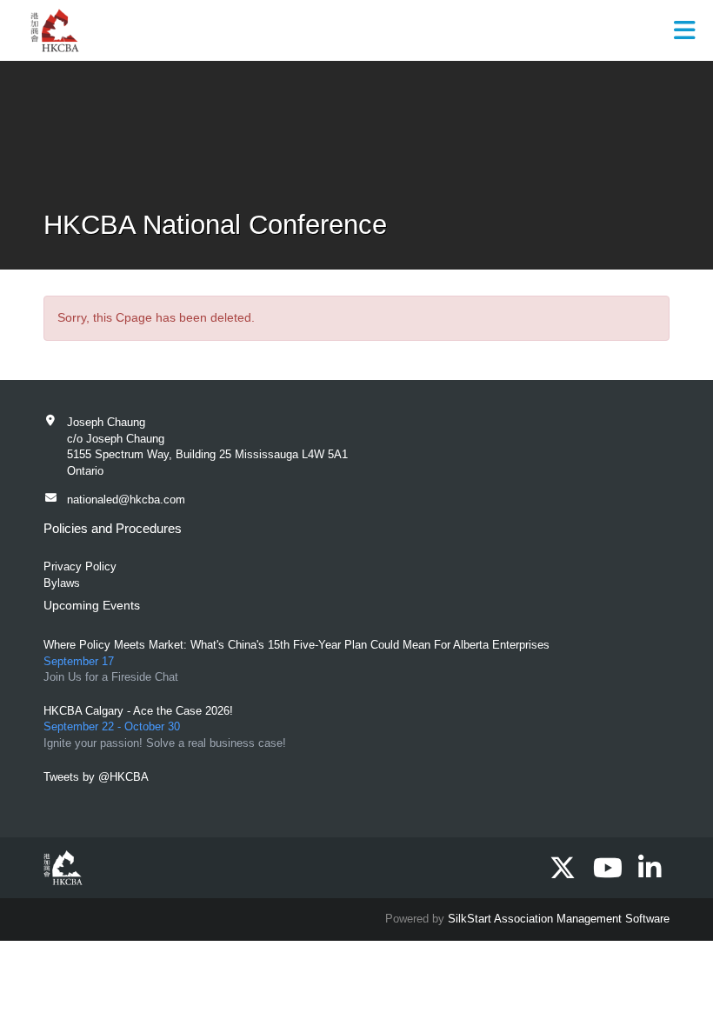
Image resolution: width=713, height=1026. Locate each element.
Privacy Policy (80, 566)
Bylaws (61, 583)
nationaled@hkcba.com (126, 499)
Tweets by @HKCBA (96, 776)
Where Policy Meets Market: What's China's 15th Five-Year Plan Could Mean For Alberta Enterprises (296, 644)
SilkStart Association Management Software (559, 918)
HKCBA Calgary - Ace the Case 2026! (138, 710)
